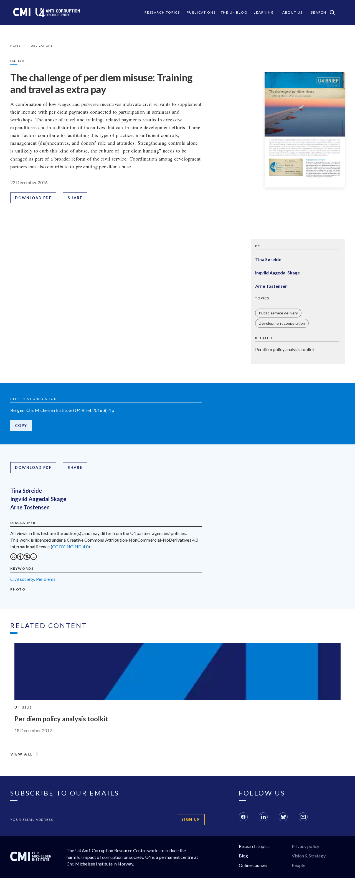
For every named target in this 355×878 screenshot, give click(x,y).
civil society (22, 579)
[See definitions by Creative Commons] (23, 558)
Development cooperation (282, 323)
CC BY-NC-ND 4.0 (70, 546)
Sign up (190, 819)
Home (15, 45)
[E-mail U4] (303, 817)
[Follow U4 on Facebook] (243, 817)
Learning (264, 12)
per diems (45, 579)
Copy (21, 425)
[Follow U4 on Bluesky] (283, 817)
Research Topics (162, 12)
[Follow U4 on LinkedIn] (263, 817)
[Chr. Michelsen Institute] (30, 857)
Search (318, 12)
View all (21, 754)
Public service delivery (278, 313)
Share (75, 198)
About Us (292, 12)
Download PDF (33, 198)
